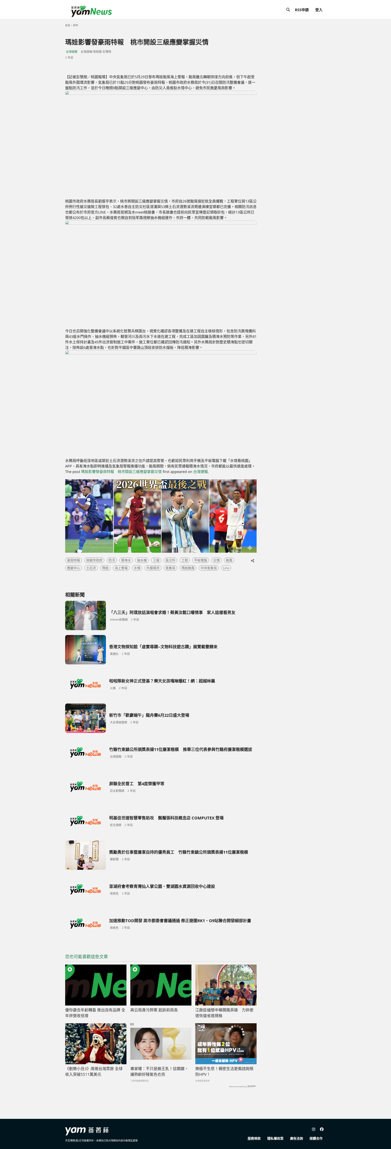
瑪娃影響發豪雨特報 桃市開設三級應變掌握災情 (121, 471)
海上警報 (121, 568)
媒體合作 (316, 1138)
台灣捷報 (71, 51)
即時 (75, 25)
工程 (184, 560)
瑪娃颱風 (187, 568)
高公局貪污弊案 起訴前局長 (154, 1010)
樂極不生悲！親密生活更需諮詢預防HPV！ (224, 1071)
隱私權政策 (275, 1138)
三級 (156, 560)
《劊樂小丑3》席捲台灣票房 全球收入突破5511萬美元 (94, 1071)
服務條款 (254, 1138)
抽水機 (142, 560)
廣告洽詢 (296, 1138)
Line (226, 568)
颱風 (229, 560)
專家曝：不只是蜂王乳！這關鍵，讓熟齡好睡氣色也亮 (159, 1071)
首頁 (67, 25)
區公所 (170, 560)
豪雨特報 (73, 560)
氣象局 (170, 568)
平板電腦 (200, 560)
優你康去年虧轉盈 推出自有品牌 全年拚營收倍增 (95, 1013)
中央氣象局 (209, 568)
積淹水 (126, 560)
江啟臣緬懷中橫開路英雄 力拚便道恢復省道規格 (224, 1013)
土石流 (91, 568)
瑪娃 (105, 568)
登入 (319, 9)
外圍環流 (152, 568)
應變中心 (73, 568)
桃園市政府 (94, 560)
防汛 (112, 560)
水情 (137, 568)
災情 (216, 560)
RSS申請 (302, 9)
